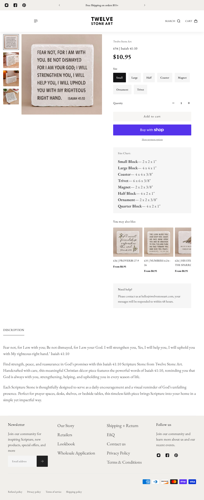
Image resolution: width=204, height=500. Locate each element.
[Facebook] (15, 5)
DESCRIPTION (13, 330)
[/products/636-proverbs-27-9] (127, 242)
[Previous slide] (59, 5)
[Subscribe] (42, 461)
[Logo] (102, 21)
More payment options (152, 139)
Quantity (118, 103)
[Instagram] (6, 5)
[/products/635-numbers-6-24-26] (158, 242)
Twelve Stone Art (122, 41)
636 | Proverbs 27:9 (126, 260)
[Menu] (36, 21)
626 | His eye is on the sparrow (187, 263)
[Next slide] (145, 5)
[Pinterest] (24, 5)
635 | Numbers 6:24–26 (157, 263)
